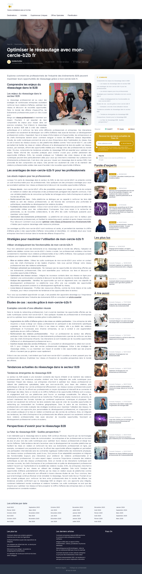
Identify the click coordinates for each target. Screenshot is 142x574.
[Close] (108, 281)
